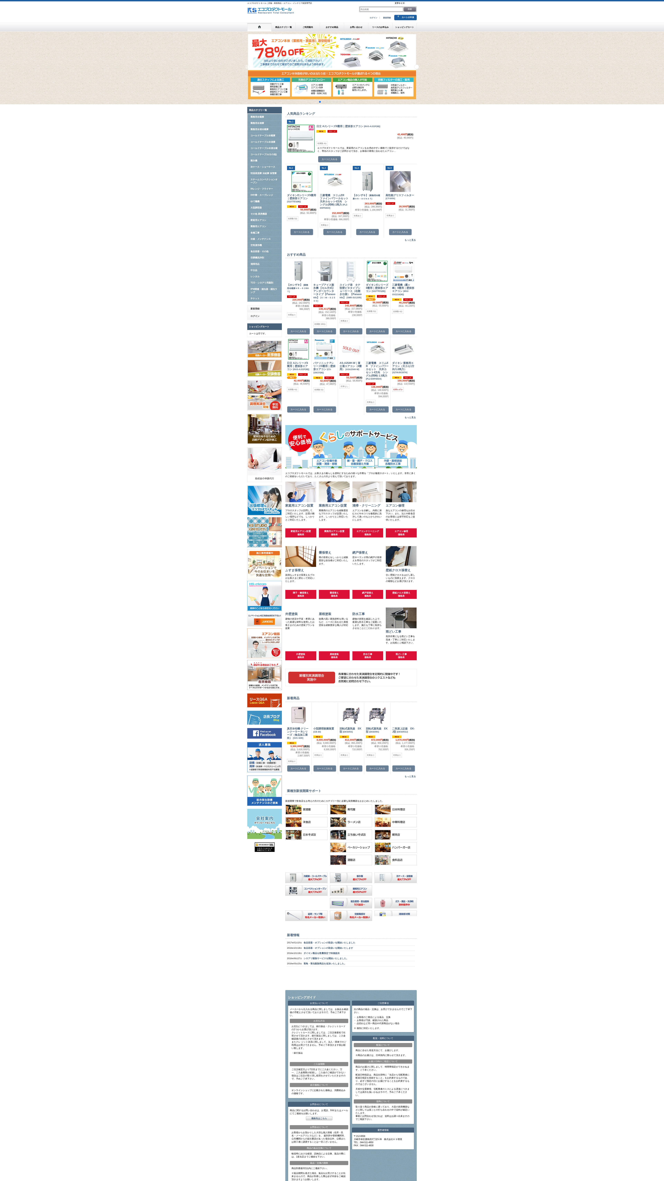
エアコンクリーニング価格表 (368, 533)
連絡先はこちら (319, 1166)
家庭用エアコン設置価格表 (301, 533)
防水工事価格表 (367, 659)
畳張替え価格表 (334, 595)
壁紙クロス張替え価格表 (401, 595)
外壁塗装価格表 (300, 659)
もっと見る (410, 240)
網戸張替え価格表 (367, 595)
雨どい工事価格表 (401, 659)
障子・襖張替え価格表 (301, 595)
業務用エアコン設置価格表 (334, 533)
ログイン (373, 18)
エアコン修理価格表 (401, 533)
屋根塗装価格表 (334, 659)
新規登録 (387, 18)
